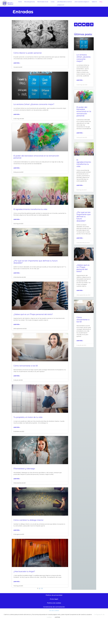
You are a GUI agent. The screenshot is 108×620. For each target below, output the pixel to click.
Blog (101, 1)
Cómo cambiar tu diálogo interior (28, 520)
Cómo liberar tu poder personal (28, 53)
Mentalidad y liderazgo (24, 469)
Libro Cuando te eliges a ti (82, 1)
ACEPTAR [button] (57, 617)
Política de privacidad (54, 595)
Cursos (52, 1)
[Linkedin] (91, 24)
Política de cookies (54, 603)
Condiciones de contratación (54, 607)
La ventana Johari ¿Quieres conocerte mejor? (34, 104)
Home (20, 1)
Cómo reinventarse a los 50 (26, 366)
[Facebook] (76, 24)
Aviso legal (54, 599)
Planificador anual (42, 1)
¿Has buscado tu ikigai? (24, 571)
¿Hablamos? (60, 5)
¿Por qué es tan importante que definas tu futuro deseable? (84, 216)
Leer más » (17, 63)
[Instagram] (88, 24)
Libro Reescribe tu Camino (64, 1)
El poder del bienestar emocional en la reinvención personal (84, 111)
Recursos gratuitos (29, 1)
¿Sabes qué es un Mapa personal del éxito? (33, 314)
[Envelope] (84, 24)
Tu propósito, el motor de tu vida (28, 417)
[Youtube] (80, 24)
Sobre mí (94, 1)
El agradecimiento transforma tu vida (30, 209)
